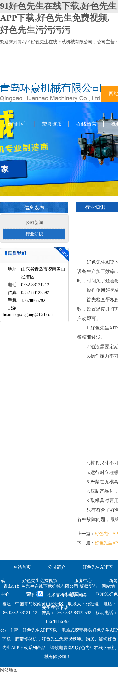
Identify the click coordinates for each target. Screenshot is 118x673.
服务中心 (83, 580)
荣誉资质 (52, 124)
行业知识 (34, 234)
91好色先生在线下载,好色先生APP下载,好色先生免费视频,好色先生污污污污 (58, 17)
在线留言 (86, 124)
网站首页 (22, 567)
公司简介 (56, 567)
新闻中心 (17, 124)
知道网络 (78, 595)
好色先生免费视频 (39, 580)
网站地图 (9, 670)
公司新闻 (34, 222)
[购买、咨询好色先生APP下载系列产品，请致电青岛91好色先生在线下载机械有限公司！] (50, 100)
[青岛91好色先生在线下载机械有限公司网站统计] (40, 595)
